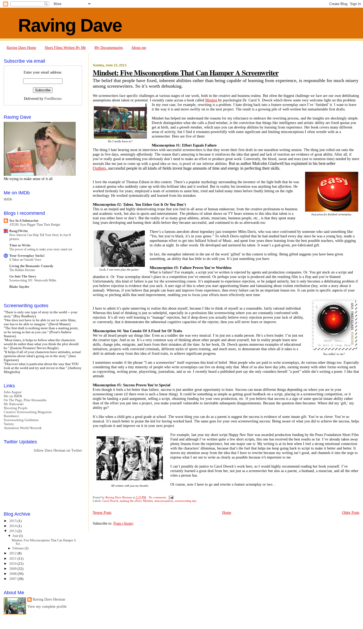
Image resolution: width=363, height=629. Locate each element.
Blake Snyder (19, 287)
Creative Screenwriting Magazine (28, 412)
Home (226, 512)
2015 (13, 521)
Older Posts (350, 512)
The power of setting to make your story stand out (40, 249)
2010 (13, 564)
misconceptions (163, 500)
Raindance (11, 416)
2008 (13, 574)
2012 (13, 553)
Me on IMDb (13, 396)
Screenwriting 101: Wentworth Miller (32, 280)
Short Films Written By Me (65, 47)
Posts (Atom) (123, 523)
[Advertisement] (28, 481)
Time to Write (20, 245)
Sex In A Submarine (24, 220)
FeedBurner (53, 99)
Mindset (211, 100)
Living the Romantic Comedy (31, 266)
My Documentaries (108, 47)
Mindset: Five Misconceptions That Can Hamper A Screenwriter (185, 72)
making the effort (130, 500)
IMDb (8, 199)
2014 (13, 526)
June (15, 536)
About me (138, 47)
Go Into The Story (22, 276)
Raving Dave (70, 25)
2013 (13, 531)
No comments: (158, 497)
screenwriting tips (185, 500)
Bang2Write (18, 231)
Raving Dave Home (21, 47)
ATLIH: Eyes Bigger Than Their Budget (34, 224)
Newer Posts (102, 512)
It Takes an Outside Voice (25, 260)
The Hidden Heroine (22, 270)
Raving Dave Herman (49, 599)
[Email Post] (171, 497)
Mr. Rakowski (14, 404)
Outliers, (100, 168)
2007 (13, 579)
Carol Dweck (110, 500)
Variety (9, 424)
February (18, 548)
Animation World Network (23, 428)
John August (13, 392)
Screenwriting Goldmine (21, 420)
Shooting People (16, 408)
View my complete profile (47, 607)
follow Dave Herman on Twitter (58, 450)
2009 (13, 569)
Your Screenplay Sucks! (27, 256)
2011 (13, 558)
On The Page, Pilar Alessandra (25, 400)
